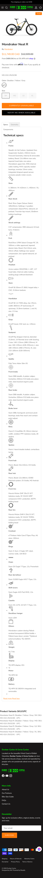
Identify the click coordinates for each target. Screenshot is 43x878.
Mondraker (8, 49)
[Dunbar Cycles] (21, 7)
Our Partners (7, 793)
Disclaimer (5, 862)
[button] (39, 849)
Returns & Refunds (16, 859)
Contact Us (6, 804)
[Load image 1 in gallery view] (21, 26)
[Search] (7, 7)
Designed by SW (7, 870)
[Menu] (2, 7)
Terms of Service (27, 862)
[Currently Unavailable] (4, 85)
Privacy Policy (15, 862)
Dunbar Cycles (11, 868)
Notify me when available (21, 113)
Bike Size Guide (8, 797)
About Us (5, 789)
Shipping (4, 859)
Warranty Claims (29, 859)
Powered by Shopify (19, 870)
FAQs (4, 800)
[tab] (5, 124)
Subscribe (9, 835)
